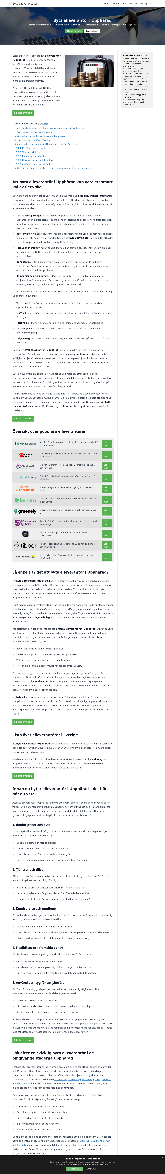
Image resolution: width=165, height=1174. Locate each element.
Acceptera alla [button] (74, 1169)
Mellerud (84, 1140)
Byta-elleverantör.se (25, 3)
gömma (44, 123)
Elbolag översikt (74, 31)
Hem (106, 3)
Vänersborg (74, 1079)
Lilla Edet (87, 1079)
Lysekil (96, 1079)
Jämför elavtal (92, 31)
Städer (116, 3)
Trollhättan (60, 1079)
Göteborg (107, 1079)
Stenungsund (24, 1083)
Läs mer (106, 444)
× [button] (162, 1158)
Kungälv (21, 1145)
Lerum (106, 1140)
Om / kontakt (130, 3)
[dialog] (82, 1164)
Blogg (144, 3)
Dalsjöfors (96, 1140)
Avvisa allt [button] (91, 1169)
